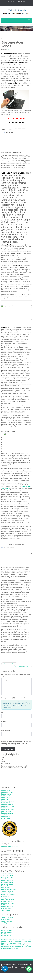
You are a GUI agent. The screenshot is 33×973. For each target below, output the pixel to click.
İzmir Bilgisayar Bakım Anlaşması (10, 846)
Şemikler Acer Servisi (7, 906)
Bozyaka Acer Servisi (7, 884)
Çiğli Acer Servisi (5, 887)
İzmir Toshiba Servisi (7, 803)
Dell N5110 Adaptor (6, 930)
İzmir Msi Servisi (5, 799)
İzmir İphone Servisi (6, 808)
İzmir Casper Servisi (6, 797)
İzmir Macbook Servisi (7, 810)
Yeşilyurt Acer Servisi (7, 910)
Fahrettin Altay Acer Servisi (8, 889)
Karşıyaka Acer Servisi (7, 899)
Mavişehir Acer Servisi (7, 903)
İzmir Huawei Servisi (7, 813)
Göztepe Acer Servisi (7, 893)
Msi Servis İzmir (5, 818)
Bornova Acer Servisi (7, 880)
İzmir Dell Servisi (6, 796)
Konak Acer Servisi (6, 901)
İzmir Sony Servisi (6, 811)
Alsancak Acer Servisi (7, 874)
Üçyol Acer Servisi (6, 908)
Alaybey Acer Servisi (7, 875)
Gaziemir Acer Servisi (9, 664)
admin (8, 50)
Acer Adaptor (5, 923)
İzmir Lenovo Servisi (7, 792)
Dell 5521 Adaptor (6, 935)
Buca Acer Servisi (6, 886)
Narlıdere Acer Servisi (7, 905)
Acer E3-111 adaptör (6, 921)
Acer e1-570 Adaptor (7, 917)
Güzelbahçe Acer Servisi (22, 666)
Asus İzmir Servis (6, 815)
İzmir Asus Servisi (6, 794)
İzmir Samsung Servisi (7, 801)
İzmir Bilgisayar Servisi (7, 804)
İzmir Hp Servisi (5, 790)
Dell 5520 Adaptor (6, 934)
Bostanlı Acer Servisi (7, 882)
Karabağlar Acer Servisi (7, 898)
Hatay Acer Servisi (6, 896)
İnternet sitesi (5, 730)
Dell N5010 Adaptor (6, 932)
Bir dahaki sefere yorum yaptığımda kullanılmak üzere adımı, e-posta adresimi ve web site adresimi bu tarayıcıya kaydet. (16, 743)
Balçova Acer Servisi (7, 877)
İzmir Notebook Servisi (7, 806)
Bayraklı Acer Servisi (7, 879)
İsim (3, 712)
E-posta (4, 721)
